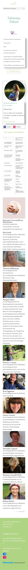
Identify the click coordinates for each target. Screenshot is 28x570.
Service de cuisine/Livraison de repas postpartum (8, 188)
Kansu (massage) (18, 176)
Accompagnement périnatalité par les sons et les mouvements (14, 369)
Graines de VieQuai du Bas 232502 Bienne (11, 524)
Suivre (9, 127)
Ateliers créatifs (8, 150)
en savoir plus (14, 71)
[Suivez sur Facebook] (5, 127)
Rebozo (6, 184)
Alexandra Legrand (10, 448)
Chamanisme (20, 419)
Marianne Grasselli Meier (12, 475)
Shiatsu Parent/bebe (19, 187)
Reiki (4, 249)
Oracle (17, 179)
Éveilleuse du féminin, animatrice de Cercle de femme (12, 424)
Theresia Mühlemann (11, 268)
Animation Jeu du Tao (8, 146)
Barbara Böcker (8, 501)
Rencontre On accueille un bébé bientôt (13, 221)
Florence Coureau (9, 362)
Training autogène (18, 249)
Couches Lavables (18, 155)
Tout (5, 138)
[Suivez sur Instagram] (14, 127)
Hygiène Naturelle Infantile (18, 172)
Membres (17, 247)
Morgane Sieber (9, 299)
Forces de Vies (8, 165)
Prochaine (21, 511)
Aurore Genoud (9, 415)
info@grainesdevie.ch (11, 534)
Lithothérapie (14, 427)
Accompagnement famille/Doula (19, 139)
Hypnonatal (7, 175)
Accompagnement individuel (8, 143)
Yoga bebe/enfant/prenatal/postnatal (20, 192)
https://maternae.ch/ (9, 121)
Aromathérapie (8, 419)
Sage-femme (19, 184)
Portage (18, 181)
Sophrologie (7, 429)
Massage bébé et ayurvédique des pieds (8, 180)
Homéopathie (7, 171)
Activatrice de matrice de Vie (19, 143)
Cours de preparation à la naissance (20, 159)
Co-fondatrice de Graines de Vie (19, 151)
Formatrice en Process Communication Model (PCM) (20, 167)
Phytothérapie (8, 455)
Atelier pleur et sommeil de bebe (19, 147)
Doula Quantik (19, 163)
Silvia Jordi (7, 232)
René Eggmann (8, 391)
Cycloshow (7, 163)
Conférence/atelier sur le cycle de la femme (8, 156)
